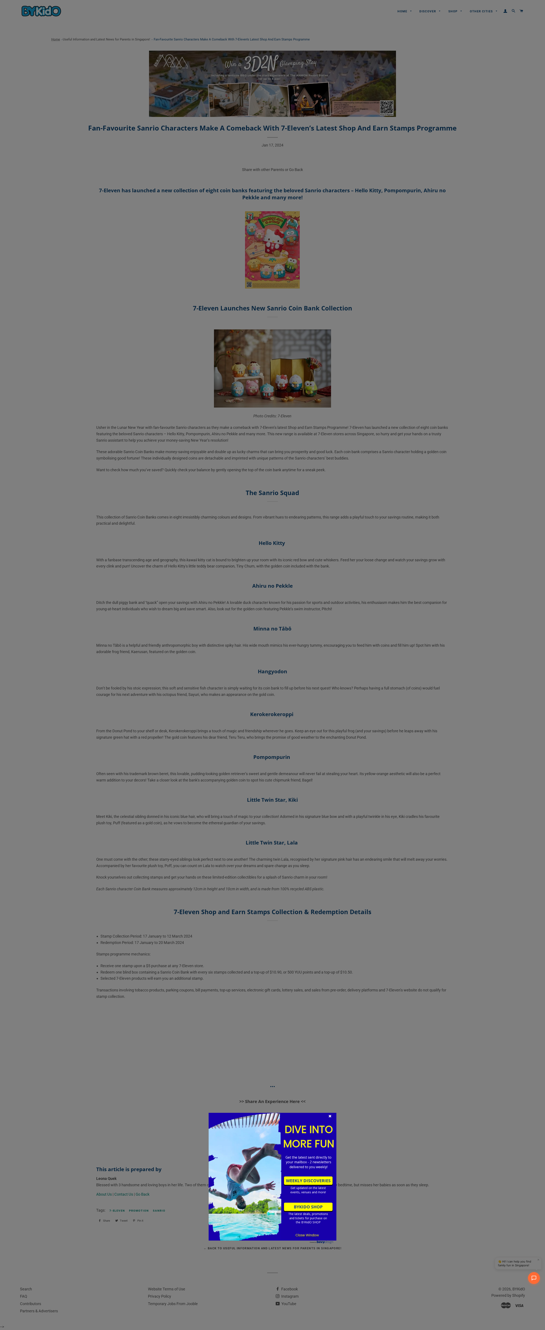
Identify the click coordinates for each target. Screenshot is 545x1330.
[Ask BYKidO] (534, 1278)
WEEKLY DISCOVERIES (308, 1180)
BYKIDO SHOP (308, 1207)
